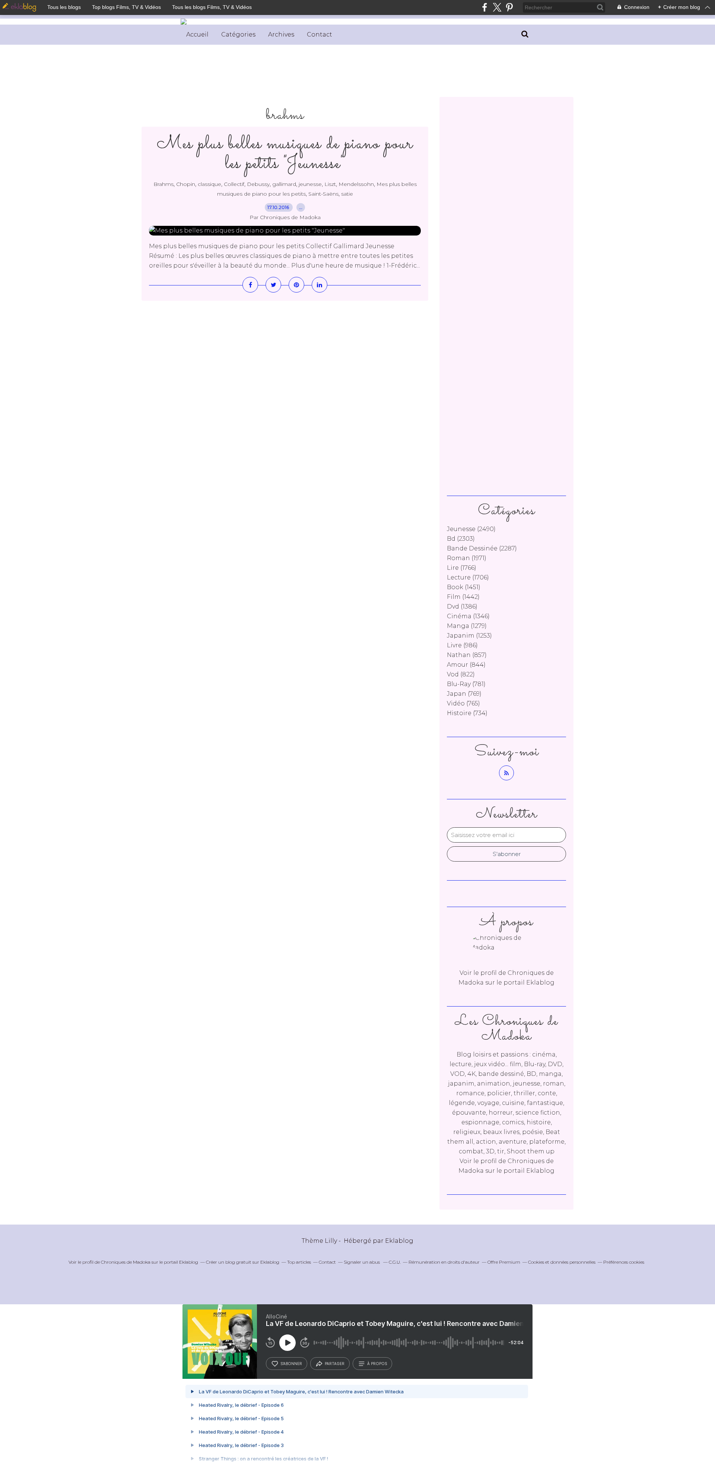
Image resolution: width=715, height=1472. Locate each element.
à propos (377, 1363)
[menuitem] (197, 35)
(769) (464, 693)
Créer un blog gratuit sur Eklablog (242, 1262)
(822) (461, 674)
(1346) (468, 616)
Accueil (197, 34)
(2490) (471, 529)
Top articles (299, 1262)
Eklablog (399, 1240)
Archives (281, 34)
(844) (466, 664)
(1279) (467, 625)
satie (347, 193)
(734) (467, 713)
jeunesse (310, 184)
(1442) (463, 596)
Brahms (163, 184)
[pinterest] (509, 7)
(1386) (462, 606)
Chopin (185, 184)
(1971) (466, 558)
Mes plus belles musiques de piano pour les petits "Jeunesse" (285, 153)
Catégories (238, 34)
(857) (467, 654)
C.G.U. (395, 1262)
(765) (463, 703)
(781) (466, 684)
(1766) (461, 567)
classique (209, 184)
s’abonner (291, 1363)
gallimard (284, 184)
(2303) (461, 538)
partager (334, 1363)
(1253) (469, 635)
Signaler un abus (362, 1262)
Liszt (330, 184)
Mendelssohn (356, 184)
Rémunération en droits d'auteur (444, 1262)
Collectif (234, 184)
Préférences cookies (623, 1262)
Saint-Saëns (323, 193)
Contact (319, 34)
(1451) (463, 587)
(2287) (482, 548)
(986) (462, 645)
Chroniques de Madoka (125, 1262)
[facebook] (484, 7)
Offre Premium (503, 1262)
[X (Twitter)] (497, 7)
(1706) (468, 577)
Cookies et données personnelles (561, 1262)
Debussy (258, 184)
